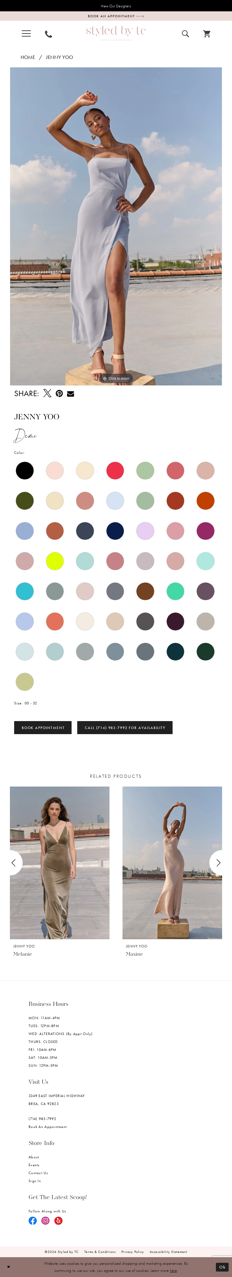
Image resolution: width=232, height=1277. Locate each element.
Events (34, 1165)
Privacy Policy (132, 1252)
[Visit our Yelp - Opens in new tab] (58, 1221)
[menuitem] (26, 33)
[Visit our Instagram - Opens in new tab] (45, 1221)
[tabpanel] (116, 226)
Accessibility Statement (168, 1252)
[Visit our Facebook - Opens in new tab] (33, 1221)
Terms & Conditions (100, 1252)
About (34, 1157)
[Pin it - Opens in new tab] (59, 393)
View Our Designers (116, 6)
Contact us (38, 1172)
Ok (222, 1267)
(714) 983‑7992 (42, 1118)
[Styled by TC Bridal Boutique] (116, 33)
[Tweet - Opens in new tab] (47, 393)
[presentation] (59, 863)
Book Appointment (43, 727)
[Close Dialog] (8, 1267)
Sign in (35, 1180)
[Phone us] (48, 33)
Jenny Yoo (59, 57)
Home (28, 57)
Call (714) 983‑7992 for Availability (125, 727)
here (173, 1270)
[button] (26, 33)
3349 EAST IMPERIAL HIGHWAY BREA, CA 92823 (57, 1099)
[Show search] (185, 33)
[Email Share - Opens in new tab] (70, 393)
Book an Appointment (48, 1126)
